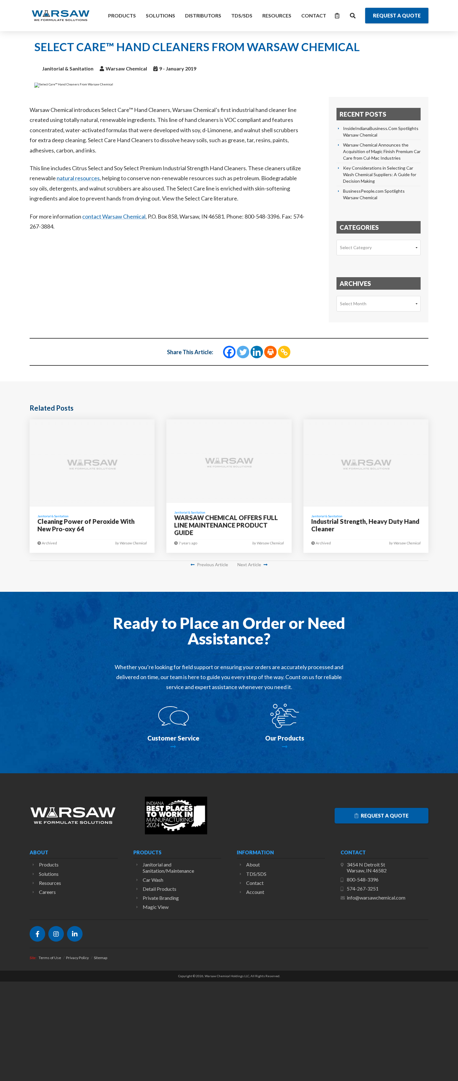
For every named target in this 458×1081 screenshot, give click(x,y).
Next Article (249, 564)
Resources (276, 15)
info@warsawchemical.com (376, 897)
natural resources (78, 178)
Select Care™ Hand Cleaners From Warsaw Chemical (197, 47)
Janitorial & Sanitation (67, 68)
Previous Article (212, 564)
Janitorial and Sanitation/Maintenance (168, 867)
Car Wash (153, 880)
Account (255, 892)
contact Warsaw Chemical (114, 216)
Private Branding (161, 898)
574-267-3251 (363, 888)
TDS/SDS (241, 15)
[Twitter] (243, 352)
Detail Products (159, 889)
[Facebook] (229, 352)
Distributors (203, 15)
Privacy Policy (77, 957)
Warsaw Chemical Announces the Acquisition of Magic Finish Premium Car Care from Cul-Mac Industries (382, 151)
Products (122, 15)
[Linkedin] (256, 352)
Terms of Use (50, 957)
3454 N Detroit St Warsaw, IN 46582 (367, 867)
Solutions (160, 15)
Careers (47, 892)
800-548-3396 (363, 879)
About (253, 864)
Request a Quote (384, 815)
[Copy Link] (284, 352)
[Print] (270, 352)
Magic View (156, 907)
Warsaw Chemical (61, 15)
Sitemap (100, 957)
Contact (313, 15)
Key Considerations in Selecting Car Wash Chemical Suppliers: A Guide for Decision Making (379, 174)
